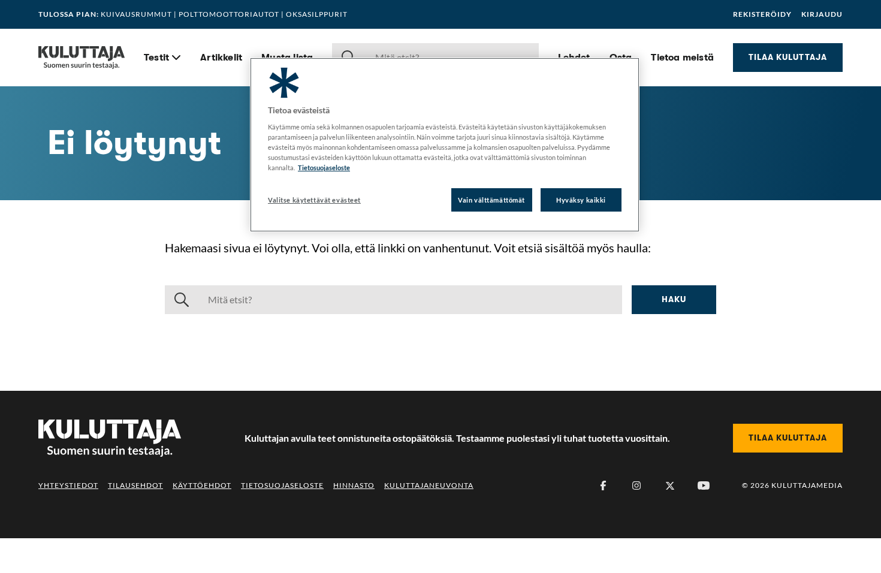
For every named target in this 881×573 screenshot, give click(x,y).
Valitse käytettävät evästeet (314, 200)
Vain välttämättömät (491, 200)
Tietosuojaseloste (282, 485)
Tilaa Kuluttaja (788, 57)
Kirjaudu (822, 14)
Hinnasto (354, 485)
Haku (674, 299)
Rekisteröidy (762, 14)
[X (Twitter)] (670, 485)
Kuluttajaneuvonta (428, 485)
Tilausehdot (135, 485)
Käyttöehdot (202, 485)
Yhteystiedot (68, 485)
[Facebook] (603, 485)
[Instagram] (636, 485)
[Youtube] (703, 485)
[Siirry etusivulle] (81, 57)
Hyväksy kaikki (581, 200)
